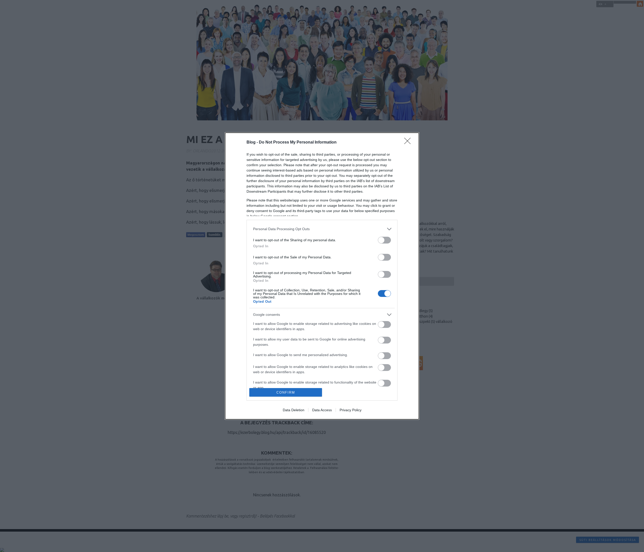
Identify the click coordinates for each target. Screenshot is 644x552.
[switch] (384, 240)
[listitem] (322, 229)
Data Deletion (293, 410)
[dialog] (322, 276)
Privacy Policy (350, 410)
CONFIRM (285, 392)
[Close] (409, 142)
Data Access (322, 410)
